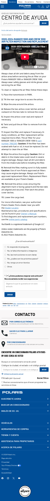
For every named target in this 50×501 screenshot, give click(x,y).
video (14, 303)
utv (17, 305)
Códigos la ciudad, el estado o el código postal (23, 365)
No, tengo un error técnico (18, 262)
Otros (9, 266)
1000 (8, 305)
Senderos (12, 2)
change (34, 303)
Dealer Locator (11, 208)
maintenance (21, 303)
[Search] (39, 6)
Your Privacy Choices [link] (9, 465)
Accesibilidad (6, 473)
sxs (14, 305)
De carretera (29, 2)
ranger (5, 305)
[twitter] (14, 478)
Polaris (3, 2)
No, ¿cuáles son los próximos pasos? (22, 258)
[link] (25, 423)
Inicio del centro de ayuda (10, 30)
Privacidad (5, 462)
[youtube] (19, 478)
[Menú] (2, 6)
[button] (25, 323)
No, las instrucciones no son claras (22, 254)
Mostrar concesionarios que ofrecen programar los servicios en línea (23, 383)
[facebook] (2, 478)
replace (45, 303)
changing (39, 303)
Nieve (20, 2)
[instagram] (8, 478)
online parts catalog (18, 219)
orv (12, 305)
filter (29, 303)
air (26, 303)
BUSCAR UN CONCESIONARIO (15, 404)
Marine (38, 2)
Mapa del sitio (6, 458)
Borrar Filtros (43, 378)
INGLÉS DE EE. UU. (10, 411)
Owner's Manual (28, 213)
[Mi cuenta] (43, 6)
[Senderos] (25, 6)
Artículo (24, 30)
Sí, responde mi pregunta (18, 247)
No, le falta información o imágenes (22, 251)
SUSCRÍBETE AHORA (11, 398)
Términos (4, 469)
